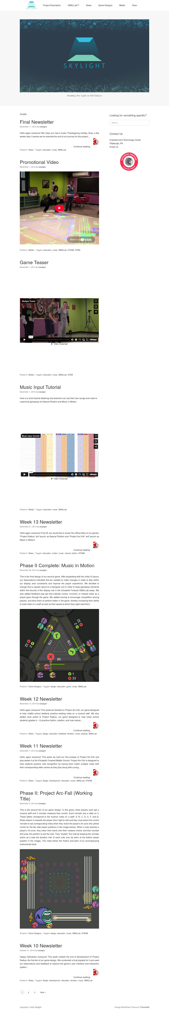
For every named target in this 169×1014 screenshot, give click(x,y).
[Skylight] (84, 90)
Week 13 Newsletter (41, 521)
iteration (70, 733)
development (54, 780)
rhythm (74, 553)
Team (134, 5)
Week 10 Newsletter (41, 945)
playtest (84, 733)
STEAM (71, 250)
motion (55, 553)
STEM (77, 250)
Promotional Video (39, 161)
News (88, 5)
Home (31, 5)
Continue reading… (83, 146)
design (53, 686)
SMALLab (62, 149)
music (54, 149)
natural (68, 553)
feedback (62, 733)
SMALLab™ (73, 5)
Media (122, 5)
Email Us (114, 146)
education (47, 149)
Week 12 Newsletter (41, 698)
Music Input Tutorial (40, 386)
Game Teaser (34, 262)
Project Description (52, 5)
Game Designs (105, 5)
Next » (43, 992)
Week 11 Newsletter (41, 745)
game (68, 686)
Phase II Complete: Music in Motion (57, 565)
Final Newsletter (37, 121)
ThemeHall (144, 1007)
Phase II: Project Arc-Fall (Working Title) (56, 795)
